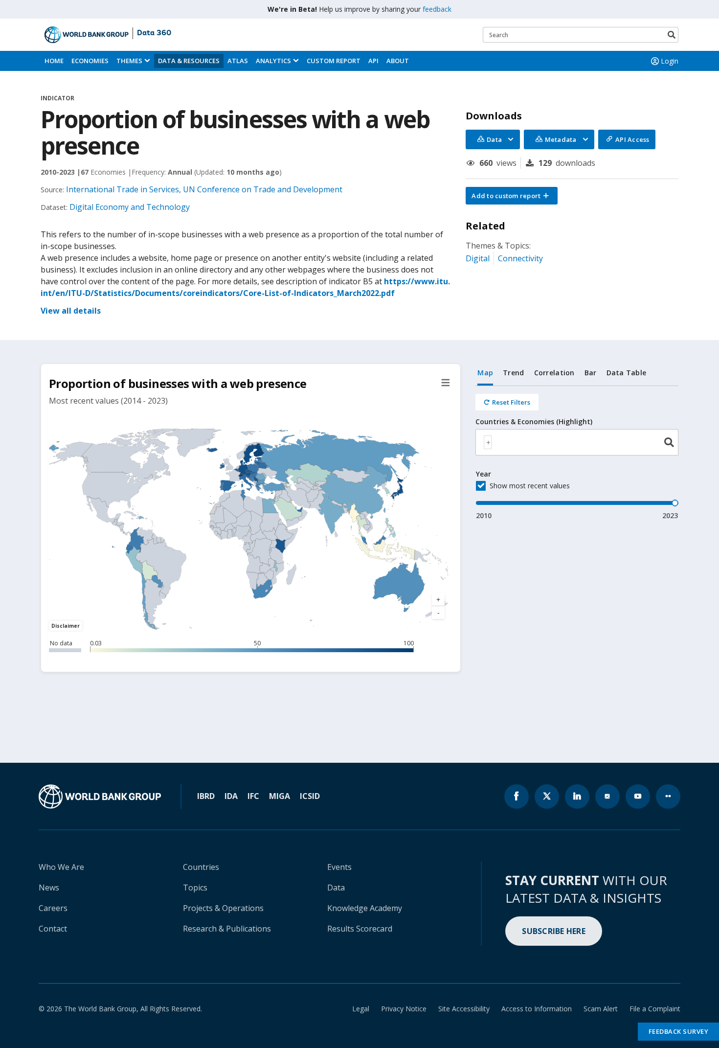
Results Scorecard (359, 928)
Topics (195, 887)
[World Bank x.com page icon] (547, 796)
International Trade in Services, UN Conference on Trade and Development (204, 189)
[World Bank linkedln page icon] (577, 796)
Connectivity (520, 258)
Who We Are (61, 867)
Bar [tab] (590, 372)
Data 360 (154, 33)
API (373, 60)
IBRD (206, 796)
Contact (53, 928)
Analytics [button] (273, 60)
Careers (53, 908)
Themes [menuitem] (129, 60)
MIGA (279, 796)
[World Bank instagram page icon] (607, 796)
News (49, 887)
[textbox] (488, 442)
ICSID (310, 796)
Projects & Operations (223, 908)
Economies (90, 60)
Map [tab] (485, 372)
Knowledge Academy (364, 908)
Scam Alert (601, 1008)
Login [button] (669, 61)
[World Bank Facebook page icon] (516, 796)
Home (54, 60)
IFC (253, 796)
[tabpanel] (576, 453)
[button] (512, 196)
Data (336, 887)
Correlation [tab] (554, 372)
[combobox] (576, 442)
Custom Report (333, 60)
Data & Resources (189, 60)
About (397, 60)
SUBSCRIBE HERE (553, 931)
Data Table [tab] (627, 372)
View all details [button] (71, 310)
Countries (201, 867)
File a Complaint (654, 1008)
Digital (478, 258)
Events (339, 867)
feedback (437, 9)
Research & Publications (227, 928)
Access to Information (536, 1008)
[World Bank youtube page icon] (638, 796)
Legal (360, 1008)
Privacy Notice (404, 1008)
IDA (231, 796)
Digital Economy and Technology (129, 207)
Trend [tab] (513, 372)
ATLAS (237, 60)
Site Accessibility (464, 1008)
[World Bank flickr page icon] (668, 796)
